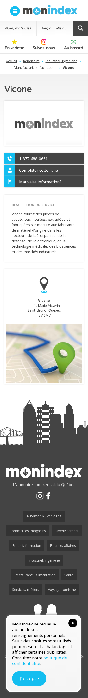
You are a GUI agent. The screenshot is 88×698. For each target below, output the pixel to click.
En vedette (14, 47)
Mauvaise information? (40, 181)
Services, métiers (25, 589)
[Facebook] (48, 496)
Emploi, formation (26, 545)
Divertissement (67, 530)
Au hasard (73, 47)
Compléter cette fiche (38, 170)
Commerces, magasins (28, 530)
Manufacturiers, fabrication (35, 67)
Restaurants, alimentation (35, 575)
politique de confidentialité (39, 660)
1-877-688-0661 (33, 158)
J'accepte (29, 678)
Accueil (11, 61)
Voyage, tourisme (62, 589)
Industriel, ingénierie (61, 61)
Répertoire (31, 61)
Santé (68, 575)
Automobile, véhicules (44, 516)
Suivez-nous (44, 47)
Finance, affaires (63, 545)
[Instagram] (40, 496)
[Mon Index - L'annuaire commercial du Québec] (50, 10)
